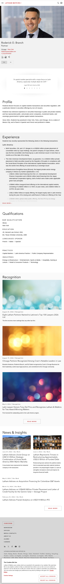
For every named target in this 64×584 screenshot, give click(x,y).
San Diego (51, 558)
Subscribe (8, 523)
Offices (7, 530)
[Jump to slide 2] (27, 88)
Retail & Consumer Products (19, 262)
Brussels (20, 553)
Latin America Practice (22, 253)
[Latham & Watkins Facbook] (12, 546)
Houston (6, 555)
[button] (32, 199)
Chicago (25, 553)
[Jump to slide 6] (37, 88)
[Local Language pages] (61, 3)
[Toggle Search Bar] (58, 3)
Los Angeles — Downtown (29, 555)
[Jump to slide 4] (32, 88)
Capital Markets (7, 253)
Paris (41, 558)
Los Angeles (18, 555)
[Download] (2, 57)
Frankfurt (42, 553)
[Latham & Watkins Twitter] (8, 546)
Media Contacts (10, 533)
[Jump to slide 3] (29, 88)
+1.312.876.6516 (6, 53)
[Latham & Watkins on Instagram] (19, 546)
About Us (7, 536)
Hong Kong (55, 553)
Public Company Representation (43, 253)
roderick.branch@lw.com (8, 51)
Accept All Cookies (48, 576)
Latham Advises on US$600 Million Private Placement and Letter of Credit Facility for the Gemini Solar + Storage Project (30, 490)
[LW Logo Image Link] (13, 3)
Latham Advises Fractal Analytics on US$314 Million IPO (26, 500)
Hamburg (48, 553)
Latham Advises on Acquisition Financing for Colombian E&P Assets (31, 481)
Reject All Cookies (48, 580)
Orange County (34, 558)
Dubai (30, 553)
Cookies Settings (8, 575)
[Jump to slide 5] (34, 88)
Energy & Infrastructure (10, 260)
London (12, 555)
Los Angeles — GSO (42, 555)
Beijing (10, 553)
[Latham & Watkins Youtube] (15, 546)
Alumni (6, 539)
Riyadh (45, 558)
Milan (16, 558)
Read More (32, 421)
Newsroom (8, 527)
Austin (5, 553)
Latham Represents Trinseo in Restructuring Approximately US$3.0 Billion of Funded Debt (46, 457)
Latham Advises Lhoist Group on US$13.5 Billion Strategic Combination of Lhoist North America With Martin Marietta (16, 458)
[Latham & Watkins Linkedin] (5, 546)
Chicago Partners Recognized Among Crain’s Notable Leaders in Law (31, 361)
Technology (34, 262)
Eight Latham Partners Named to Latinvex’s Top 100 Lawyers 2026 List (30, 316)
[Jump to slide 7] (39, 88)
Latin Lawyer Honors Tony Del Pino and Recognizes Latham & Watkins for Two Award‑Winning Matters (32, 408)
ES (12, 62)
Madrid (50, 555)
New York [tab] (11, 49)
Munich (21, 558)
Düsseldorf (36, 553)
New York (27, 558)
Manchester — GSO (9, 558)
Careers (7, 541)
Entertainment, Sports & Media (30, 260)
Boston (15, 553)
